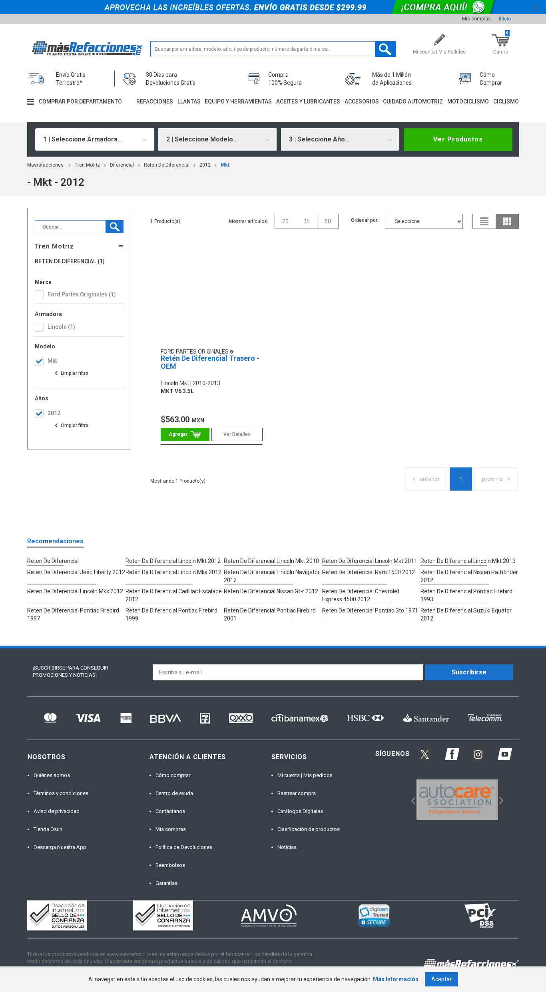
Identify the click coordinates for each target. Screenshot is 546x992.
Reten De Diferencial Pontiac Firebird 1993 (466, 595)
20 (285, 221)
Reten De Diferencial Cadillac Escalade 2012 (174, 595)
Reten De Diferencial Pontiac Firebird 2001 (270, 614)
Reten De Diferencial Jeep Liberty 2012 (76, 572)
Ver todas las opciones (71, 373)
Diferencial (122, 165)
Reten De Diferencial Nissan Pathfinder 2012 (469, 576)
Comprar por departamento (80, 101)
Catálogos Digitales (300, 811)
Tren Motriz (87, 165)
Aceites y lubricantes (308, 101)
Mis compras (476, 19)
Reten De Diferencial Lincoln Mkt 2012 (173, 561)
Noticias (287, 847)
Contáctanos (170, 811)
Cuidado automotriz (413, 101)
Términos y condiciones (61, 793)
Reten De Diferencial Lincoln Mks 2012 (173, 572)
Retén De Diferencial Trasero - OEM (210, 362)
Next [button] (500, 800)
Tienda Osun (48, 829)
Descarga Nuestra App (60, 847)
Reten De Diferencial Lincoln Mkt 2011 (369, 561)
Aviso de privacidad (57, 811)
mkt (225, 165)
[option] (457, 799)
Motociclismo (468, 101)
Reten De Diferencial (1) (70, 261)
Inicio (505, 19)
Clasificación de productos (308, 829)
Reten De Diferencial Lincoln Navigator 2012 (272, 576)
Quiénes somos (52, 775)
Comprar (185, 434)
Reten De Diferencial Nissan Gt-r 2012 (271, 591)
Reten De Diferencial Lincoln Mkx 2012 (75, 591)
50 (328, 221)
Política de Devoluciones (183, 847)
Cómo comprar (172, 775)
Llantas (189, 101)
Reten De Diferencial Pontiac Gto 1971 (370, 610)
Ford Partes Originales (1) (82, 294)
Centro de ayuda (174, 793)
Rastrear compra (296, 793)
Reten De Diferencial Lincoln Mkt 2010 (271, 561)
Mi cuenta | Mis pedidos (305, 775)
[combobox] (94, 139)
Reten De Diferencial (166, 165)
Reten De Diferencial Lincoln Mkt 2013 (468, 561)
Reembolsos (170, 865)
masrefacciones (45, 165)
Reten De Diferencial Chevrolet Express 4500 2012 (360, 595)
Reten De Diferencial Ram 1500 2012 (368, 572)
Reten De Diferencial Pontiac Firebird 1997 (73, 614)
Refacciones (154, 101)
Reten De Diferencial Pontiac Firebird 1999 (171, 614)
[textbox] (273, 49)
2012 (205, 165)
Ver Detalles (237, 434)
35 (306, 221)
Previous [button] (411, 800)
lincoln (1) (61, 327)
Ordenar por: (365, 220)
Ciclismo (506, 101)
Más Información (395, 979)
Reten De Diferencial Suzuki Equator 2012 (466, 614)
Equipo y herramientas (238, 101)
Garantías (166, 883)
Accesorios (362, 101)
